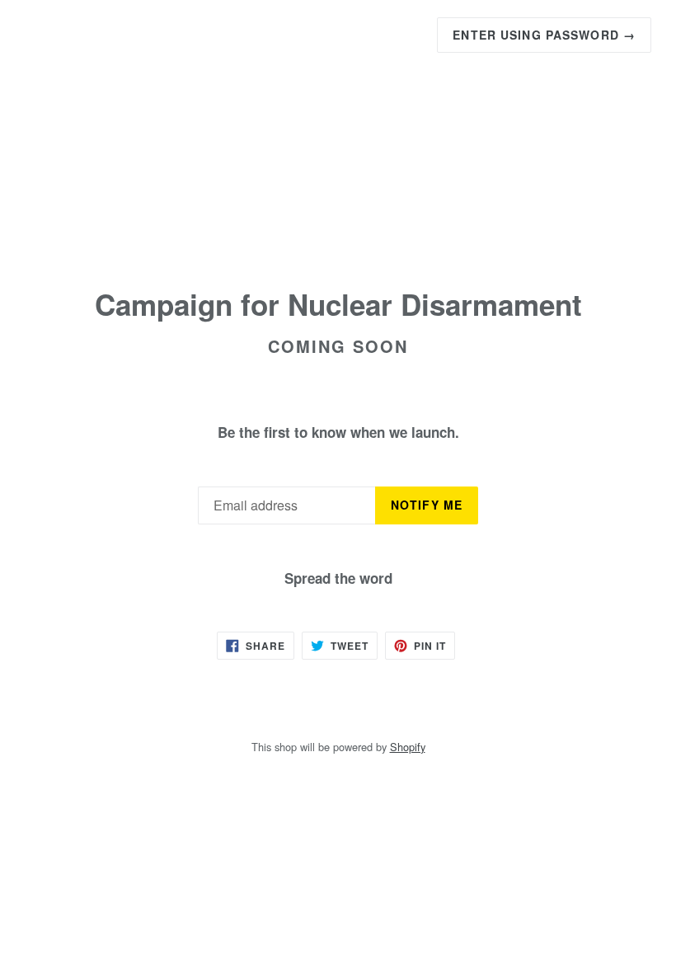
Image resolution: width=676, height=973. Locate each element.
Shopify (407, 746)
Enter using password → (544, 34)
